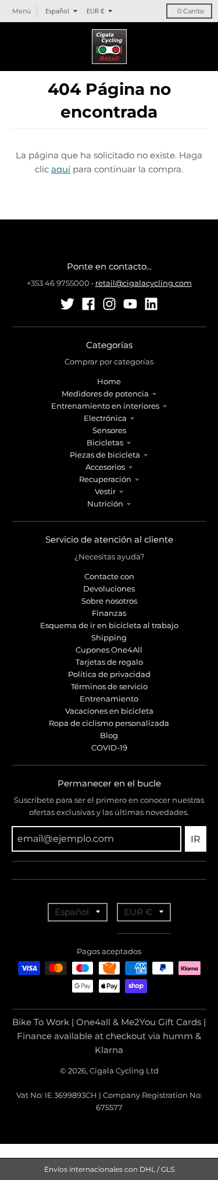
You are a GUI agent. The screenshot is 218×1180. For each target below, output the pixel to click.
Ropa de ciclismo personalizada (109, 723)
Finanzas (109, 613)
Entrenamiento (109, 698)
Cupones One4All (109, 649)
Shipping (109, 637)
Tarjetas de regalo (109, 662)
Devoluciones (109, 588)
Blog (109, 735)
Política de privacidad (109, 674)
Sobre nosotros (109, 600)
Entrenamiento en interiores (105, 405)
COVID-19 (109, 747)
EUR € (95, 10)
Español (57, 10)
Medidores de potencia (105, 393)
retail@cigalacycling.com (143, 283)
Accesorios (105, 467)
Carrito (190, 11)
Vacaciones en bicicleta (109, 710)
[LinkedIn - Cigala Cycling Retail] (151, 304)
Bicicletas (105, 442)
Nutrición (105, 503)
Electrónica (105, 418)
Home (109, 381)
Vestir (105, 491)
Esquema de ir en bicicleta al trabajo (109, 625)
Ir (196, 839)
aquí (60, 169)
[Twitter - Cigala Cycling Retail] (67, 304)
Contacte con (109, 576)
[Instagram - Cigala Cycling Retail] (109, 304)
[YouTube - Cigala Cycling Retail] (130, 304)
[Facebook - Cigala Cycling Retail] (88, 304)
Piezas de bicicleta (105, 454)
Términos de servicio (109, 686)
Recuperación (105, 479)
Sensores (109, 430)
